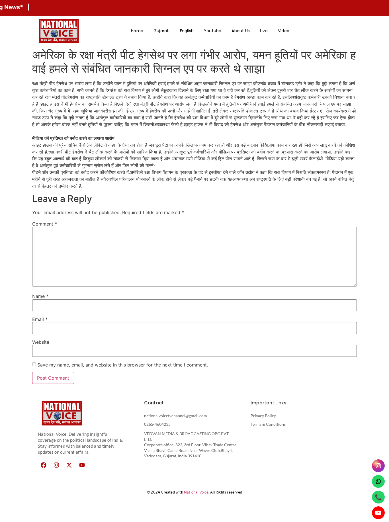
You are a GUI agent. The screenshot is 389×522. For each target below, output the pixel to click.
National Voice (196, 492)
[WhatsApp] (378, 481)
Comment (44, 224)
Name (40, 296)
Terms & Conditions (268, 424)
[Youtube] (82, 465)
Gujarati (161, 31)
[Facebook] (43, 465)
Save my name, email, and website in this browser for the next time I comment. (122, 365)
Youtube (212, 31)
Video (283, 31)
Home (137, 31)
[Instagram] (56, 465)
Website (40, 342)
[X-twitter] (69, 465)
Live (264, 31)
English (187, 31)
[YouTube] (378, 512)
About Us (241, 31)
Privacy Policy (263, 415)
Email (40, 319)
